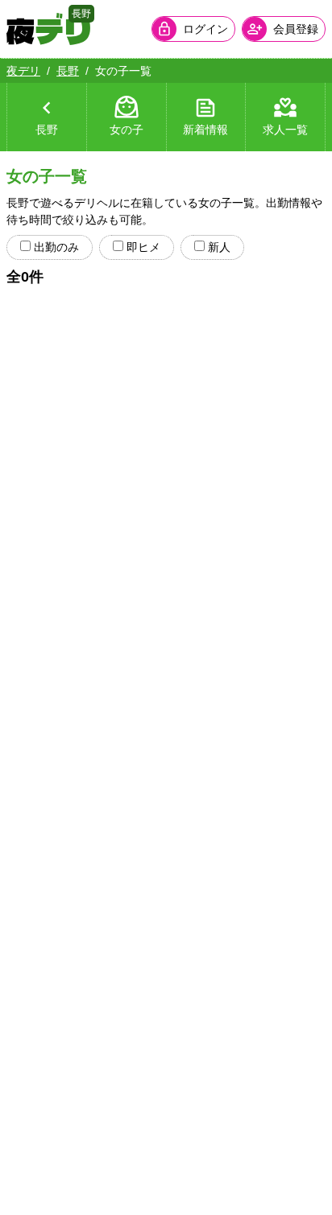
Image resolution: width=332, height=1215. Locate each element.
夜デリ (23, 70)
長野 (67, 70)
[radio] (25, 246)
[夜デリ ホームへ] (48, 29)
